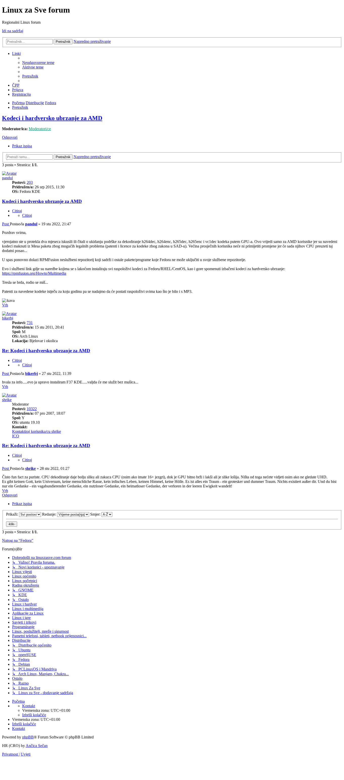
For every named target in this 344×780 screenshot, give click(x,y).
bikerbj (7, 318)
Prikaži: (12, 514)
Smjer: (95, 514)
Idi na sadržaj (12, 31)
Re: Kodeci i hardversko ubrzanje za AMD (46, 350)
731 (30, 323)
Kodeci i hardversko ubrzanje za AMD (52, 118)
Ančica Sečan (37, 745)
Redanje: (49, 514)
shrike (7, 400)
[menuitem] (38, 62)
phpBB (28, 737)
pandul (7, 178)
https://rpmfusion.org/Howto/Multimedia (34, 273)
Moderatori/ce (40, 129)
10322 (32, 409)
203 (30, 182)
